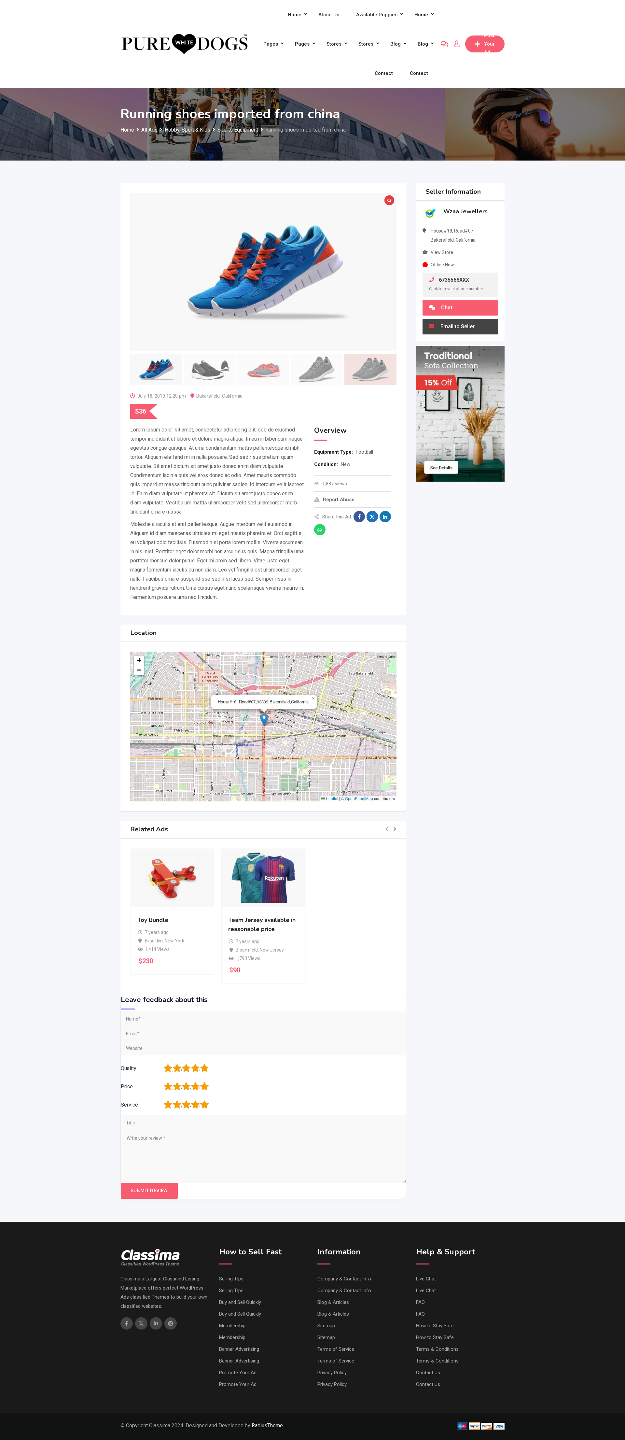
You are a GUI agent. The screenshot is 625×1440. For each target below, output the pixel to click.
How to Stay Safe (435, 1326)
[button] (264, 720)
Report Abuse (338, 499)
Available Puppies (376, 15)
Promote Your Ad (238, 1373)
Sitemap (326, 1326)
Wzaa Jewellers (465, 211)
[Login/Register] (457, 44)
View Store (442, 252)
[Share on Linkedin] (385, 516)
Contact (384, 73)
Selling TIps (231, 1279)
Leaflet (331, 798)
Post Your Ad (489, 43)
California (232, 396)
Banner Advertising (239, 1349)
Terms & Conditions (437, 1349)
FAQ (420, 1302)
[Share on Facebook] (359, 516)
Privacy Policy (332, 1373)
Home (294, 15)
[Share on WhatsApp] (320, 529)
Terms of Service (335, 1349)
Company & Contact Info (344, 1279)
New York (174, 940)
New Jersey (272, 950)
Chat (446, 307)
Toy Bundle (152, 920)
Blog (395, 44)
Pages (270, 44)
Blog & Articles (333, 1302)
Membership (232, 1326)
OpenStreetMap (359, 798)
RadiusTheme (267, 1425)
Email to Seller (457, 326)
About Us (328, 15)
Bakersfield (208, 396)
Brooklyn (154, 940)
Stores (333, 44)
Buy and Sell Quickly (240, 1302)
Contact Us (428, 1373)
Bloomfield (247, 950)
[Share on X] (372, 516)
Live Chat (426, 1279)
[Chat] (444, 44)
